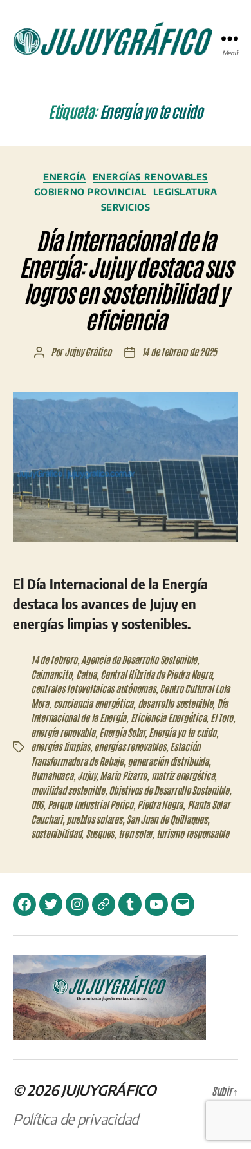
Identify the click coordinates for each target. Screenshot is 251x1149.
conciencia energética (93, 703)
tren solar (135, 833)
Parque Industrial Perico (90, 804)
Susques (100, 833)
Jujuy (86, 775)
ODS (37, 804)
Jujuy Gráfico (87, 351)
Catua (86, 674)
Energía (64, 176)
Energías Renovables (150, 176)
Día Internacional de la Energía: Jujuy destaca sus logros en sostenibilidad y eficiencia (125, 279)
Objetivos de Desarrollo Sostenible (168, 790)
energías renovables (129, 746)
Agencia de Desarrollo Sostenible (139, 659)
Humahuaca (52, 775)
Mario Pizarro (123, 775)
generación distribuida (167, 761)
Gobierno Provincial (90, 191)
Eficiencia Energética (169, 717)
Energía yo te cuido (182, 732)
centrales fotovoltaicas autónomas (93, 688)
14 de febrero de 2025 (180, 351)
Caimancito (51, 674)
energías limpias (60, 746)
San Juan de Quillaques (166, 819)
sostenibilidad (56, 833)
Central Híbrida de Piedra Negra (156, 674)
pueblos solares (94, 819)
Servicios (126, 207)
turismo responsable (192, 833)
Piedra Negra (160, 804)
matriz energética (183, 775)
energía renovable (63, 732)
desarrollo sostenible (175, 703)
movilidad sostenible (68, 790)
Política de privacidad (75, 1119)
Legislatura (185, 191)
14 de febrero (54, 659)
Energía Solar (122, 732)
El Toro (221, 717)
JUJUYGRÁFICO (108, 1090)
